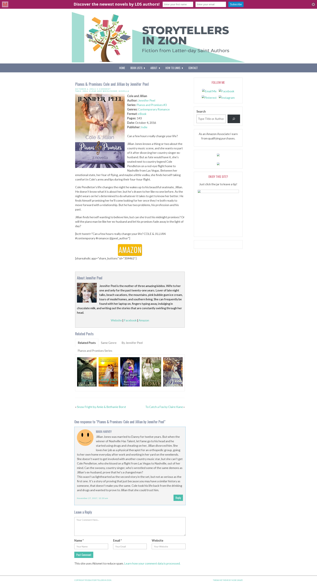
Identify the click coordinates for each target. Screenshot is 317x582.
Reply (178, 498)
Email (117, 540)
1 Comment (104, 89)
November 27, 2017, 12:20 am (92, 498)
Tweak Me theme (221, 580)
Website (116, 320)
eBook (142, 114)
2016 (85, 91)
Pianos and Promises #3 (152, 105)
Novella (124, 91)
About (154, 68)
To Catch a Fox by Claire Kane (164, 407)
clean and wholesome (103, 91)
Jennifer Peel (146, 100)
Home (122, 68)
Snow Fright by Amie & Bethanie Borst (101, 407)
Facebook (130, 320)
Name (79, 540)
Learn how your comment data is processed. (152, 563)
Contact (193, 68)
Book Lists (137, 68)
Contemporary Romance (154, 109)
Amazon (144, 320)
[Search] (234, 119)
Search (201, 111)
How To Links (173, 68)
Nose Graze (237, 580)
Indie (144, 127)
